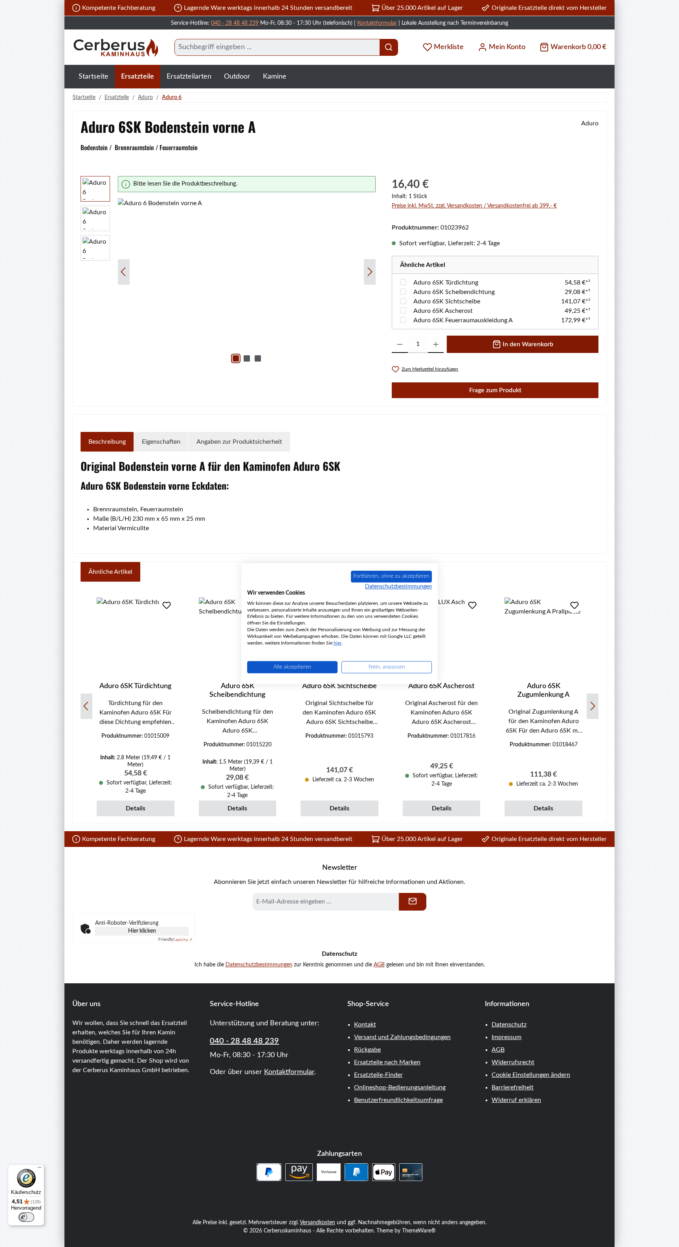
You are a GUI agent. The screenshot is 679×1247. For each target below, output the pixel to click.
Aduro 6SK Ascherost (443, 311)
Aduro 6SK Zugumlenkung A (543, 690)
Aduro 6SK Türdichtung (445, 282)
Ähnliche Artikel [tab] (110, 572)
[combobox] (277, 47)
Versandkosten (317, 1222)
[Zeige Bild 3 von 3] (258, 358)
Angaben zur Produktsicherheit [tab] (239, 442)
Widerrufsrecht (513, 1062)
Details (135, 808)
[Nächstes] (370, 272)
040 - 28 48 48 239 (235, 23)
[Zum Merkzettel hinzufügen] (166, 605)
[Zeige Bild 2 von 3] (247, 358)
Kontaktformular (377, 23)
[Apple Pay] (383, 1172)
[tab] (107, 442)
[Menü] (39, 1169)
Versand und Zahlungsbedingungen (402, 1037)
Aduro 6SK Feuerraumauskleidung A (463, 320)
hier (337, 643)
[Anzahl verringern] (400, 344)
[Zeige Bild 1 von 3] (236, 358)
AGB (379, 965)
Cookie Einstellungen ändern (531, 1075)
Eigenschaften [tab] (161, 442)
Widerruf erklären (516, 1100)
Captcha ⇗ (175, 940)
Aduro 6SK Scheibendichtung (454, 292)
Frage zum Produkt (495, 390)
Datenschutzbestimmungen (259, 965)
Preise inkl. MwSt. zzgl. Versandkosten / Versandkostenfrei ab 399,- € (474, 206)
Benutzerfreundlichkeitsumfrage (398, 1100)
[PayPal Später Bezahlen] (269, 1172)
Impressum (506, 1037)
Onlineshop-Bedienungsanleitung (400, 1087)
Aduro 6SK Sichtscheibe (446, 301)
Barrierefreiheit (513, 1087)
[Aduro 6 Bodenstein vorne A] (247, 282)
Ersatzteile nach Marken (387, 1062)
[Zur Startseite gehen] (115, 47)
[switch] (26, 1217)
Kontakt (365, 1024)
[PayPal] (356, 1172)
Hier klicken (142, 931)
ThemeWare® (419, 1231)
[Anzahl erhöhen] (436, 344)
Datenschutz (509, 1024)
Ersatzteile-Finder (378, 1075)
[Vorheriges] (124, 272)
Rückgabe (367, 1050)
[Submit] (412, 902)
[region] (228, 271)
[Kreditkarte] (410, 1172)
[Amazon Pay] (299, 1172)
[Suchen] (389, 47)
